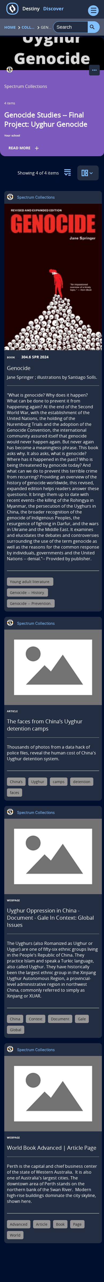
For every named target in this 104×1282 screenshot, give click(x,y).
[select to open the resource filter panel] (67, 170)
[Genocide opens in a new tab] (53, 277)
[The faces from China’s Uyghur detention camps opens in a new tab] (53, 667)
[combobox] (70, 27)
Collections (28, 27)
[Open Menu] (93, 10)
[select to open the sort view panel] (88, 172)
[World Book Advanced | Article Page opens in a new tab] (53, 1093)
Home (10, 27)
